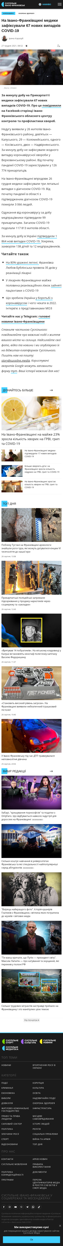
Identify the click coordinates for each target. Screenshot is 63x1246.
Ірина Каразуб (16, 38)
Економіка (8, 1093)
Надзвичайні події (44, 1098)
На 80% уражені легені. (22, 262)
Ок (31, 1239)
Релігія (37, 1129)
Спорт (5, 1139)
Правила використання (42, 1165)
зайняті (56, 285)
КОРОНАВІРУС (8, 13)
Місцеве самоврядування (43, 1117)
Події (4, 1082)
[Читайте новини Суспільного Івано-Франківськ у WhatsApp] (33, 1207)
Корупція (38, 1082)
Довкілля (7, 1103)
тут (14, 371)
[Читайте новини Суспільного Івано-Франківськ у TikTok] (39, 1207)
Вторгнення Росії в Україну (44, 1066)
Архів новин (40, 1159)
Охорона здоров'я (26, 13)
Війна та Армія (41, 1139)
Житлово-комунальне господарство (15, 1109)
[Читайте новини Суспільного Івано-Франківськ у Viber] (21, 1207)
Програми (7, 1179)
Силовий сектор (11, 1123)
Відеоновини (9, 1144)
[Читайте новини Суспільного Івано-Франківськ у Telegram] (27, 1207)
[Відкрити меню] (60, 4)
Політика (7, 1129)
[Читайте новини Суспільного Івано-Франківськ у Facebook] (3, 1207)
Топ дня (37, 1144)
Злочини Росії (10, 1134)
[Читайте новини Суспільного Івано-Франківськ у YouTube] (15, 1207)
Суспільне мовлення (14, 1164)
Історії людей (41, 1123)
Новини (6, 1065)
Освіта (37, 1093)
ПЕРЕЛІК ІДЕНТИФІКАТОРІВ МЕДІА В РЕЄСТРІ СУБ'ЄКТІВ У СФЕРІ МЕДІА (46, 1183)
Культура (38, 1087)
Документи (40, 1172)
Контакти (7, 1159)
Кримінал (7, 1087)
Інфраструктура (42, 1108)
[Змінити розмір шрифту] (58, 45)
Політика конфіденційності (12, 1173)
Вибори (6, 1098)
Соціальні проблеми (45, 1134)
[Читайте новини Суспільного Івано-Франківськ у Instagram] (9, 1207)
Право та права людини (10, 1117)
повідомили (51, 105)
